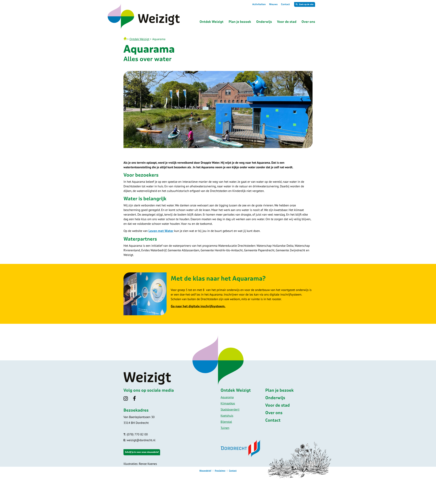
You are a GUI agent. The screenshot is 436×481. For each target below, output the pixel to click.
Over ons (274, 413)
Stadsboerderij (230, 409)
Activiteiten (259, 4)
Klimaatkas (228, 403)
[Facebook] (136, 400)
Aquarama (227, 397)
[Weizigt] (157, 28)
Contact (285, 4)
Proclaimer (220, 471)
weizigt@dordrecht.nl (139, 440)
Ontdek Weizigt (139, 39)
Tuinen (225, 428)
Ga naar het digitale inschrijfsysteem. (198, 306)
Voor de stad (277, 405)
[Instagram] (127, 400)
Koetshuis (227, 416)
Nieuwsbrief (205, 471)
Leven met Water (161, 231)
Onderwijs (275, 398)
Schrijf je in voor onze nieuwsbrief (142, 452)
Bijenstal (226, 422)
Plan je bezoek (279, 390)
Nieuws (273, 4)
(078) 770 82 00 (135, 434)
